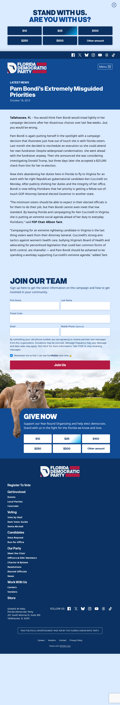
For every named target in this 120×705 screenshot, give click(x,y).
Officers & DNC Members (22, 557)
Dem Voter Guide (18, 521)
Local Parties (15, 501)
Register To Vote (19, 485)
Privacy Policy (76, 640)
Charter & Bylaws (18, 562)
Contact (62, 640)
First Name (15, 300)
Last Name (66, 300)
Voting (12, 512)
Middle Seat (65, 645)
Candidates (16, 532)
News (11, 576)
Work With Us (17, 582)
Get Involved (16, 492)
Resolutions (14, 566)
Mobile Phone (72, 326)
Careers (12, 587)
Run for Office (16, 542)
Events (11, 497)
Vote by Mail (15, 517)
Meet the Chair (16, 553)
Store (11, 598)
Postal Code (16, 313)
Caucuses (13, 505)
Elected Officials (17, 571)
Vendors (12, 591)
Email (12, 326)
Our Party (14, 548)
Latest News (19, 82)
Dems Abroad (15, 526)
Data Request (15, 537)
